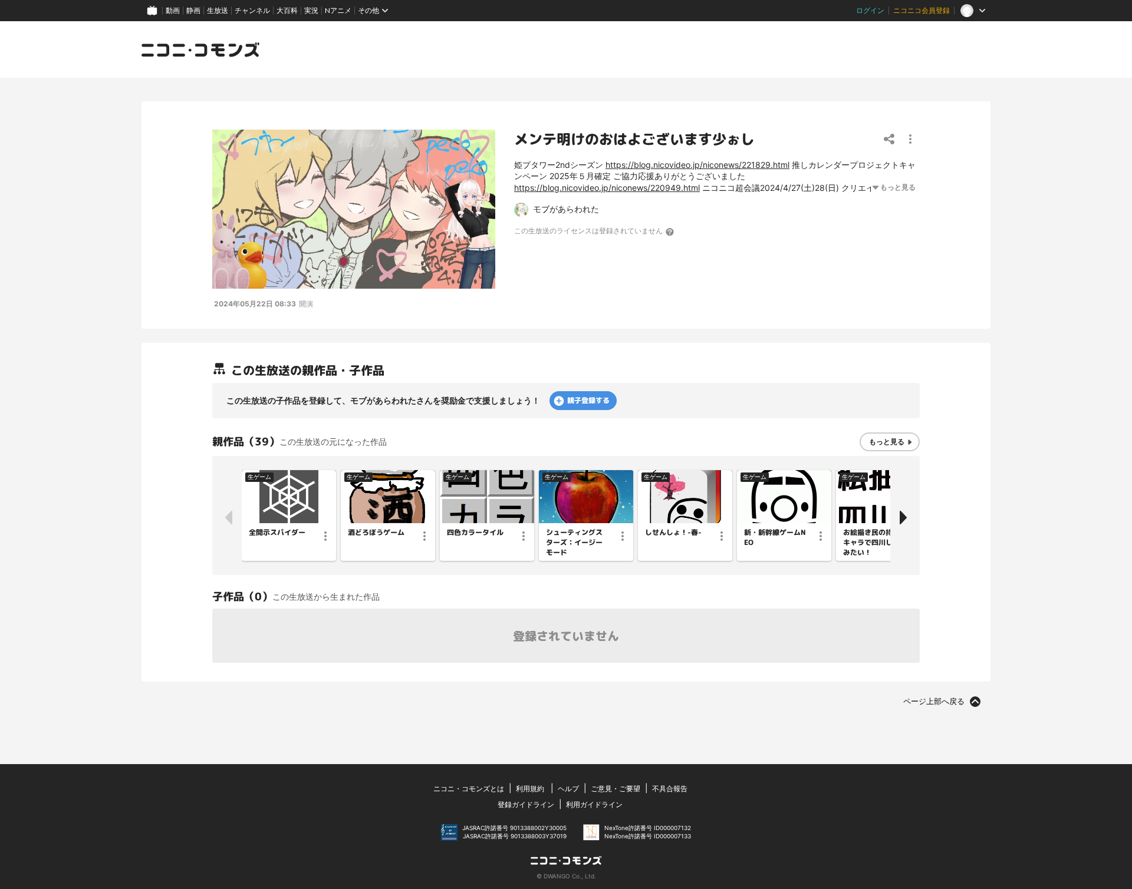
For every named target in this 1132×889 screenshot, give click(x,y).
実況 (311, 10)
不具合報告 (669, 788)
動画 (173, 10)
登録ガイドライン (526, 804)
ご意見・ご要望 (615, 788)
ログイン (870, 10)
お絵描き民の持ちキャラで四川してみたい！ (871, 542)
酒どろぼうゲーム (376, 532)
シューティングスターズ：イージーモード (574, 542)
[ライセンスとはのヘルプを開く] (670, 231)
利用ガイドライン (594, 804)
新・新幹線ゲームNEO (775, 537)
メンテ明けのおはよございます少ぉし (634, 139)
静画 (193, 10)
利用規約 (530, 788)
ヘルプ (568, 788)
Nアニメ (338, 10)
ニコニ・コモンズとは (468, 788)
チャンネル (252, 10)
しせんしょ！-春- (673, 532)
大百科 (287, 10)
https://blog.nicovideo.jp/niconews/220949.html (607, 188)
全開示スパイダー (277, 532)
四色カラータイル (475, 532)
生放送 (217, 10)
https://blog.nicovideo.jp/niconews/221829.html (697, 165)
